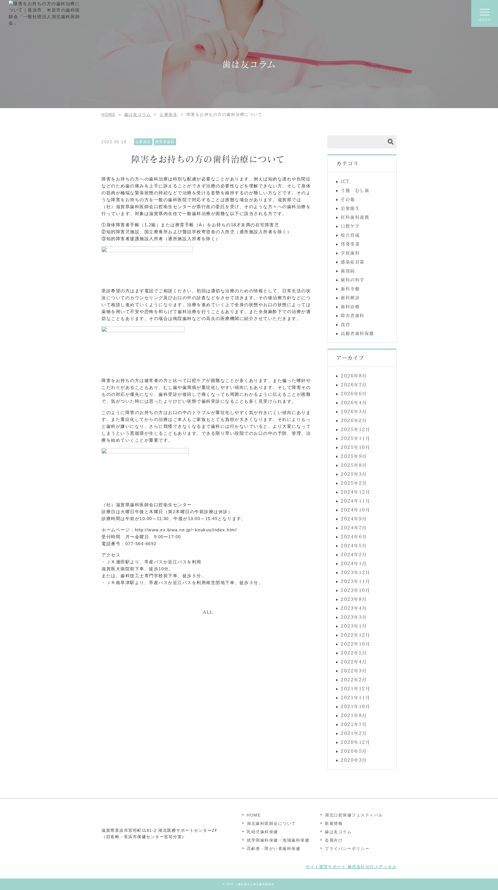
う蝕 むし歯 (355, 190)
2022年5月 (354, 652)
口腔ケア (350, 226)
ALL (208, 611)
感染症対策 (353, 261)
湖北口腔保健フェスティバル (354, 815)
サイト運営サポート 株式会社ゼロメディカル (351, 866)
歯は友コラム (338, 831)
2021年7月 (354, 724)
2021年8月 (354, 715)
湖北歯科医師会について (271, 823)
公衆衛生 (350, 208)
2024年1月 (354, 563)
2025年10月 (355, 447)
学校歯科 (350, 252)
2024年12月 (355, 491)
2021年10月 (355, 706)
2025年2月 (354, 483)
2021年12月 (355, 688)
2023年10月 (355, 590)
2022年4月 (354, 661)
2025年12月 (355, 429)
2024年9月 (354, 518)
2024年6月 (354, 536)
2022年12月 (355, 634)
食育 (345, 324)
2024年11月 (355, 500)
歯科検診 (350, 297)
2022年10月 (355, 643)
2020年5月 (354, 751)
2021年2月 (354, 733)
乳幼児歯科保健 (262, 831)
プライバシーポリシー (347, 848)
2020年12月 (355, 742)
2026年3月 (354, 411)
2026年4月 (354, 402)
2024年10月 (355, 509)
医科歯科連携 (355, 217)
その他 (348, 199)
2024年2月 (354, 554)
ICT (345, 181)
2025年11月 (355, 438)
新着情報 (334, 823)
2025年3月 (354, 474)
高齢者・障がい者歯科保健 (273, 848)
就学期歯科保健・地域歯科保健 (278, 840)
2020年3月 (354, 760)
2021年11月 (355, 697)
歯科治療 (350, 306)
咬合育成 (350, 235)
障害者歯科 (353, 315)
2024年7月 (354, 527)
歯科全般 (350, 288)
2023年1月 (354, 626)
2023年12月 (355, 572)
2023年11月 (355, 581)
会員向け (334, 840)
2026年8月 (354, 375)
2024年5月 (354, 545)
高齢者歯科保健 (357, 333)
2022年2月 (354, 679)
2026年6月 (354, 393)
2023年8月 (354, 599)
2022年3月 (354, 670)
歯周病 (348, 270)
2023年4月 (354, 608)
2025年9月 (354, 456)
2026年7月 (354, 384)
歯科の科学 (353, 279)
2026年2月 (354, 420)
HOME (254, 815)
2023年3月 (354, 617)
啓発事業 (350, 244)
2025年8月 (354, 465)
